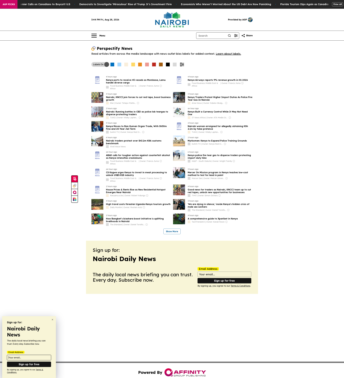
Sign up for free (224, 280)
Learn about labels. (228, 53)
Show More (172, 231)
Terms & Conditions (240, 285)
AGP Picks (9, 4)
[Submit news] (74, 179)
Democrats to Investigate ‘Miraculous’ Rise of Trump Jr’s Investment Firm (125, 4)
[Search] (229, 36)
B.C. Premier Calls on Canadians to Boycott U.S (41, 4)
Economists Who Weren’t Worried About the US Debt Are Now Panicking (226, 4)
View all (337, 4)
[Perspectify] (74, 185)
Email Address (208, 268)
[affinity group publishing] (74, 192)
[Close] (52, 319)
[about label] (107, 87)
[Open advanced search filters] (236, 36)
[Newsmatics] (74, 199)
